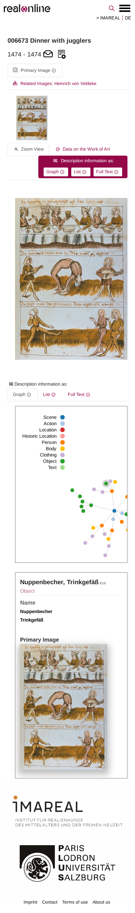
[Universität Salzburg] (67, 862)
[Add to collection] (62, 54)
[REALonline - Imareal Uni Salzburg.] (67, 8)
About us (101, 902)
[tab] (35, 70)
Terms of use (75, 902)
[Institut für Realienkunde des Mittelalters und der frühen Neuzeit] (67, 811)
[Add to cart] (48, 54)
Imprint (30, 902)
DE (128, 17)
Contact (49, 902)
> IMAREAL (108, 17)
